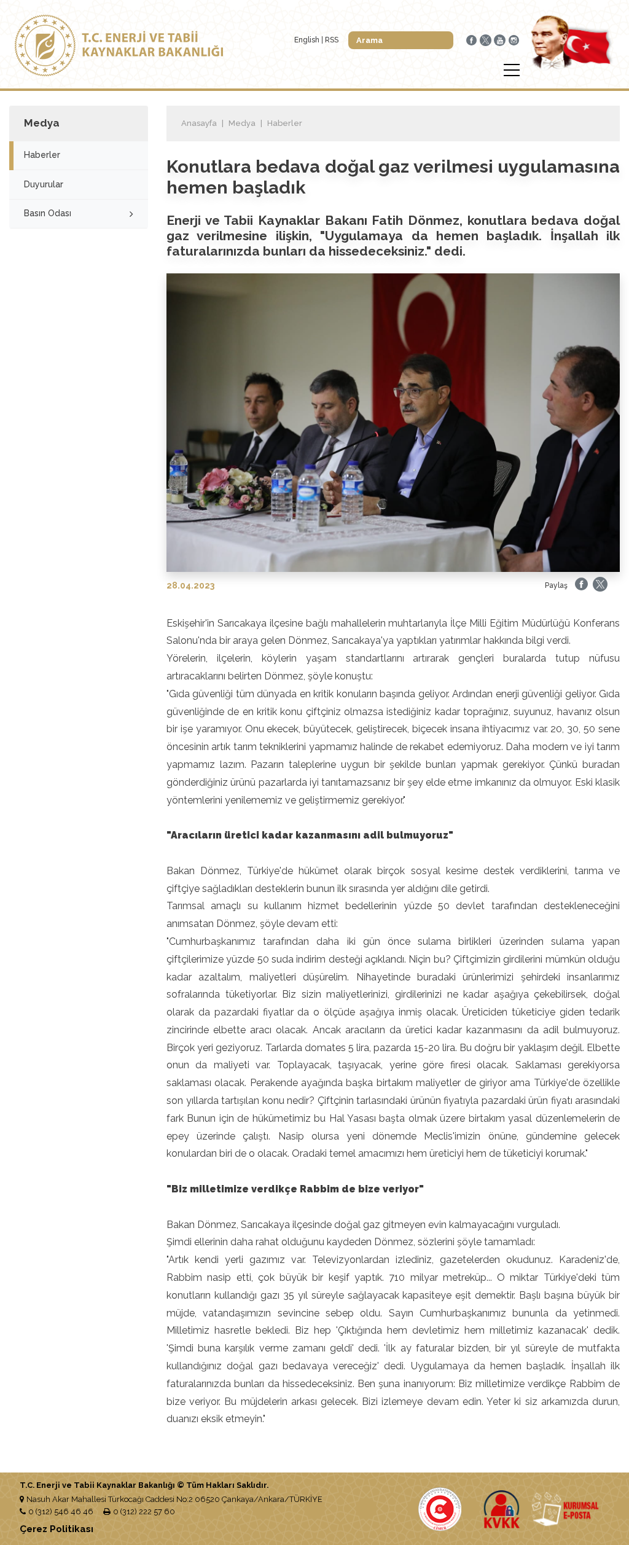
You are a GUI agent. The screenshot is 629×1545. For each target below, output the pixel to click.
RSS (331, 40)
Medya (242, 123)
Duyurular (43, 184)
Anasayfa (199, 123)
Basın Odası (47, 213)
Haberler (42, 155)
